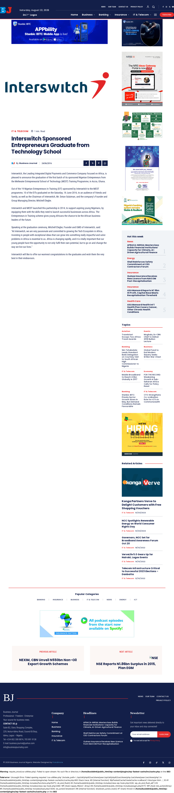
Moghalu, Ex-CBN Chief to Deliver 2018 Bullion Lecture (152, 338)
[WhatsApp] (105, 163)
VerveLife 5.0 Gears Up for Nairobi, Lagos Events (137, 556)
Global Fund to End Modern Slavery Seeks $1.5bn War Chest (152, 353)
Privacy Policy (155, 741)
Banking (126, 347)
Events (147, 331)
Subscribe (164, 734)
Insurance (133, 273)
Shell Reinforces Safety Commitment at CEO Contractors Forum (140, 264)
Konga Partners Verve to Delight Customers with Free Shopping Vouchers (141, 504)
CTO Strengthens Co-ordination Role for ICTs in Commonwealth (152, 398)
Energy (131, 258)
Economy (148, 371)
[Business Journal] (13, 163)
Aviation (126, 331)
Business (148, 347)
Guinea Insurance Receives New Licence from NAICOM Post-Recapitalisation (142, 278)
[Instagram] (166, 7)
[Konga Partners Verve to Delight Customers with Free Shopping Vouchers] (142, 482)
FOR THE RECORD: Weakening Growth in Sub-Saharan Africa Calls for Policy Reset (152, 380)
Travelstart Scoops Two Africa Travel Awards (131, 337)
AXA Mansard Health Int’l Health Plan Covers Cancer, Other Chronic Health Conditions (142, 308)
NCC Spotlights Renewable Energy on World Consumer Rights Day (138, 523)
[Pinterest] (98, 163)
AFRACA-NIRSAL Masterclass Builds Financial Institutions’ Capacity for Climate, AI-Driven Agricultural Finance (143, 249)
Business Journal (28, 163)
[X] (169, 7)
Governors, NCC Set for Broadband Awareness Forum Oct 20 (140, 540)
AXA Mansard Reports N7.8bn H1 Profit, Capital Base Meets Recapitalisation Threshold (143, 293)
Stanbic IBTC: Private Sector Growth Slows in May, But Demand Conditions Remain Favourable (131, 401)
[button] (153, 7)
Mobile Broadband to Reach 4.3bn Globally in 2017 (131, 377)
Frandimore (58, 762)
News (130, 242)
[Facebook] (163, 7)
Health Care (133, 301)
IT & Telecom (19, 131)
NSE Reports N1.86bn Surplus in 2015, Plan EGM (126, 666)
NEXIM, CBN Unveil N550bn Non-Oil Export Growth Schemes (48, 662)
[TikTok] (156, 762)
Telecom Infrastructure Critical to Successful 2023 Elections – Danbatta (141, 571)
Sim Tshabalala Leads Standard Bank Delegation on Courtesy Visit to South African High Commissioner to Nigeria (130, 358)
